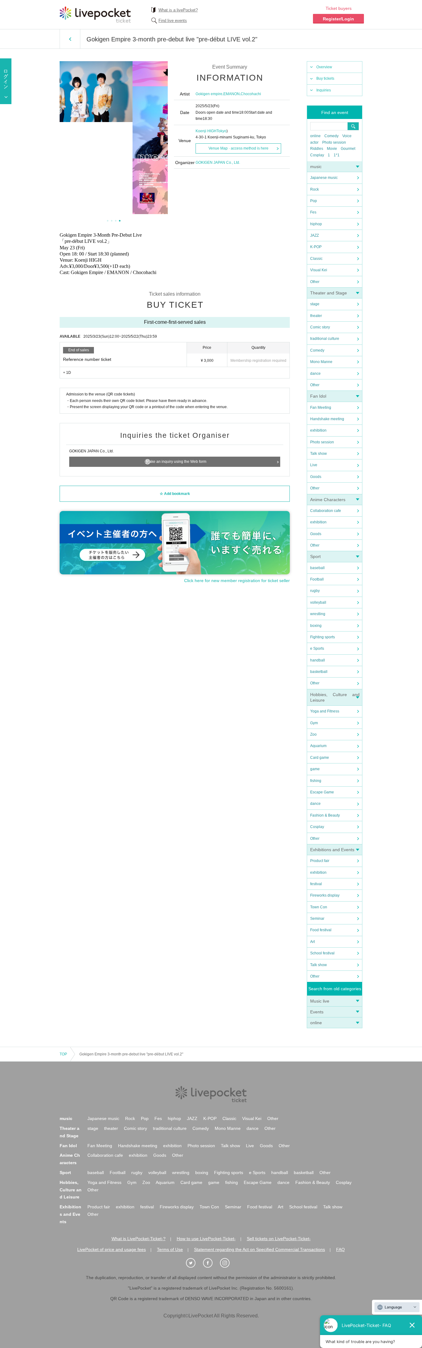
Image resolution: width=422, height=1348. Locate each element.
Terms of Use (170, 1249)
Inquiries (323, 90)
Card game (319, 757)
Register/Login (338, 18)
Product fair (319, 861)
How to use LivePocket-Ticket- (206, 1238)
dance (315, 373)
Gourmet (348, 148)
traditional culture (324, 338)
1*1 (337, 155)
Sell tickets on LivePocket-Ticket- (279, 1238)
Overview (324, 67)
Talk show (318, 453)
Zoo (313, 734)
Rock (314, 189)
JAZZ (314, 235)
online (315, 136)
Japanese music (324, 177)
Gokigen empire (209, 94)
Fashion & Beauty (325, 815)
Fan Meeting (320, 407)
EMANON (231, 94)
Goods (315, 477)
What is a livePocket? (178, 10)
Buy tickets (325, 78)
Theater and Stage (328, 292)
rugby (315, 591)
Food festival (320, 930)
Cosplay (317, 155)
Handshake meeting (327, 419)
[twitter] (194, 1263)
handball (317, 660)
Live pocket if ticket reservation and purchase (95, 14)
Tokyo (221, 131)
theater (316, 316)
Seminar (317, 918)
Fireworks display (325, 895)
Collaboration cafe (325, 511)
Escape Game (322, 792)
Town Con (318, 907)
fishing (315, 781)
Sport (315, 556)
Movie (332, 148)
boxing (316, 625)
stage (314, 304)
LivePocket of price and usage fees (111, 1249)
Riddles (316, 148)
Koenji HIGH (206, 131)
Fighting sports (322, 637)
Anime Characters (327, 499)
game (315, 769)
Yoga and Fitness (324, 711)
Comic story (320, 327)
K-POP (316, 247)
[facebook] (211, 1263)
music (316, 166)
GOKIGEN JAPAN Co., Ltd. (218, 162)
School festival (322, 953)
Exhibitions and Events (332, 849)
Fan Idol (318, 396)
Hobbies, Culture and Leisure (71, 1190)
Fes (313, 212)
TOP (63, 1054)
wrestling (317, 614)
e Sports (317, 648)
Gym (314, 723)
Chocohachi (251, 94)
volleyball (318, 602)
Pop (313, 201)
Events (316, 1011)
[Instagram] (228, 1263)
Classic (316, 258)
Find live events (172, 20)
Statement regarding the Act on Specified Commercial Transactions (259, 1249)
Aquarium (318, 746)
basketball (318, 672)
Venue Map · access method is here (238, 148)
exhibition (318, 430)
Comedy (331, 136)
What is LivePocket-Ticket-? (139, 1238)
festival (316, 884)
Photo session (334, 142)
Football (317, 579)
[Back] (70, 39)
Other (314, 282)
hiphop (316, 224)
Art (312, 942)
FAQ (340, 1249)
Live (313, 465)
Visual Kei (318, 270)
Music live (319, 1001)
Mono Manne (321, 362)
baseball (317, 568)
